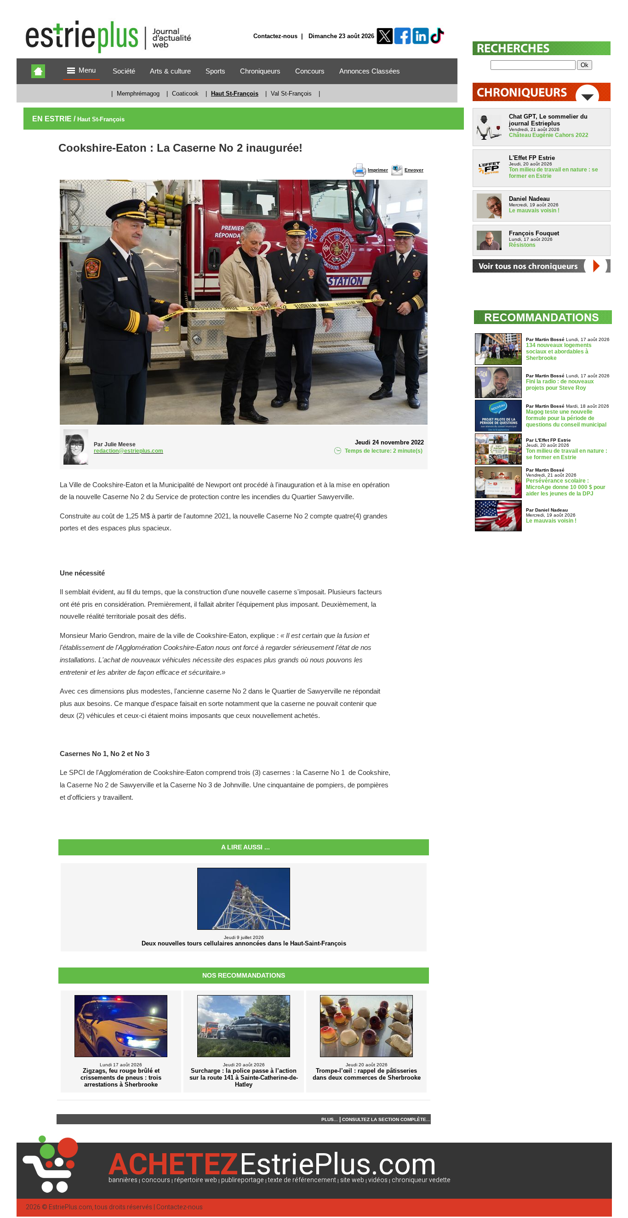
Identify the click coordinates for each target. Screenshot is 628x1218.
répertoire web (195, 1180)
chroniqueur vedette (421, 1180)
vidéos (378, 1180)
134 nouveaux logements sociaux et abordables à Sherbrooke (559, 351)
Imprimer (378, 169)
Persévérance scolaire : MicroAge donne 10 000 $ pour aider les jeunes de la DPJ (565, 487)
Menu (87, 70)
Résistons (522, 245)
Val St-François (291, 93)
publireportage (242, 1180)
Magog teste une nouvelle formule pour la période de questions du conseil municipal (566, 418)
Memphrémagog (138, 93)
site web (352, 1180)
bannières (122, 1180)
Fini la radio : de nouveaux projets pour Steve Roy (560, 384)
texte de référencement (302, 1180)
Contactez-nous (275, 36)
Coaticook (185, 93)
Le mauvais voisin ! (534, 210)
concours (156, 1180)
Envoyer (414, 169)
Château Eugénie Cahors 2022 (548, 135)
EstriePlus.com (70, 1207)
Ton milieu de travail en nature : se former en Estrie (566, 454)
